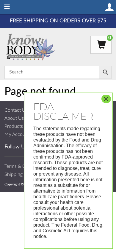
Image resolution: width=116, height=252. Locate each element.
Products (13, 126)
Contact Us (16, 110)
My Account (16, 134)
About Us (14, 118)
